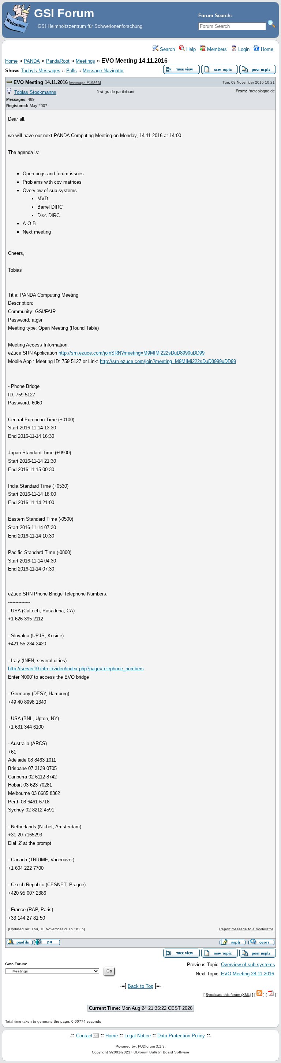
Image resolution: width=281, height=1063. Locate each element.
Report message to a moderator (246, 929)
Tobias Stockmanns (35, 92)
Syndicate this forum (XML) (228, 995)
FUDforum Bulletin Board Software (160, 1052)
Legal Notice (137, 1035)
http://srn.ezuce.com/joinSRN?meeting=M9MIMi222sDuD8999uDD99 (132, 353)
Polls (71, 70)
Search (166, 49)
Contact (84, 1035)
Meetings (85, 61)
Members (216, 49)
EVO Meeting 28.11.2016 (247, 973)
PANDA (32, 61)
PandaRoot (58, 61)
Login (243, 49)
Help (190, 49)
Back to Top (140, 986)
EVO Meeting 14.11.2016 (41, 82)
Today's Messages (40, 70)
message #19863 (85, 83)
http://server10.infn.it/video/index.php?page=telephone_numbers (76, 668)
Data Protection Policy (181, 1035)
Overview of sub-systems (248, 964)
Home (266, 49)
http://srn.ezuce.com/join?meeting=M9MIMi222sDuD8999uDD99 (168, 361)
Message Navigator (103, 70)
